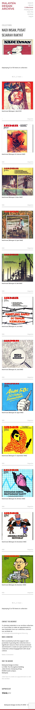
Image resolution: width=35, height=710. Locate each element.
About (30, 5)
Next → (20, 77)
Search (30, 3)
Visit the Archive (30, 13)
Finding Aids (28, 10)
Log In (31, 16)
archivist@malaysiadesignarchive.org (15, 633)
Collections (28, 7)
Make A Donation (7, 655)
